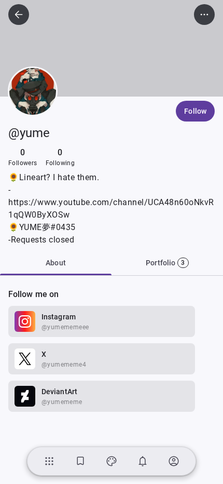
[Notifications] (142, 461)
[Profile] (173, 461)
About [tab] (56, 263)
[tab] (167, 262)
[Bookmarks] (80, 461)
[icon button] (18, 14)
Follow (195, 111)
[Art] (111, 461)
